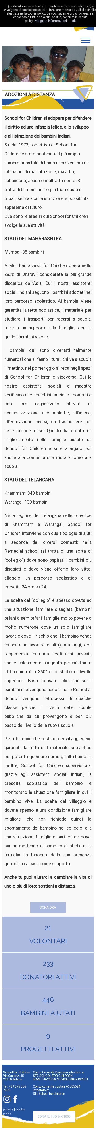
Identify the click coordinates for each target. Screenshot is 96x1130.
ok (74, 21)
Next (82, 64)
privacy (8, 1109)
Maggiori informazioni (51, 21)
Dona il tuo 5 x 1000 (54, 1117)
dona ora (48, 907)
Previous (13, 64)
